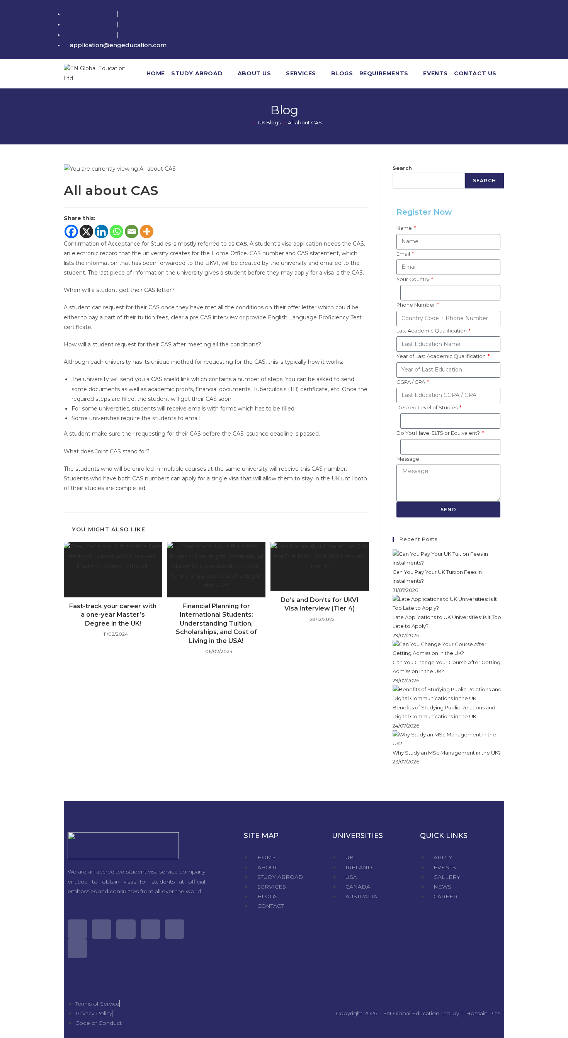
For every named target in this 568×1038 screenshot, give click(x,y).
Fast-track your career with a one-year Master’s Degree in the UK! (112, 614)
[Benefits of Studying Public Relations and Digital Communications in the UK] (448, 693)
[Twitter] (77, 929)
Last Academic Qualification (432, 330)
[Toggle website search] (505, 73)
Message (407, 459)
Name (404, 228)
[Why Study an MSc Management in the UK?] (448, 739)
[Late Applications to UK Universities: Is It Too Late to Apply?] (448, 603)
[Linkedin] (101, 231)
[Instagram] (126, 929)
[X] (86, 231)
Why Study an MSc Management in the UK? (447, 753)
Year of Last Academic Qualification (441, 356)
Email (403, 254)
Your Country (413, 279)
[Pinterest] (174, 929)
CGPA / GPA (411, 382)
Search (402, 168)
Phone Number (416, 305)
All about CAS (305, 122)
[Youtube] (150, 929)
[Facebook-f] (101, 929)
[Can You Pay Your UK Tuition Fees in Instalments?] (448, 558)
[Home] (248, 122)
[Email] (131, 231)
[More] (146, 231)
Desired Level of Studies (427, 407)
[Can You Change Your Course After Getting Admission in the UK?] (448, 648)
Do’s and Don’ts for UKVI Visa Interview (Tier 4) (320, 604)
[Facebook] (71, 231)
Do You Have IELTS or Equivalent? (438, 433)
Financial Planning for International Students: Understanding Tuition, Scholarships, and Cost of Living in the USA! (216, 623)
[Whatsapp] (116, 231)
